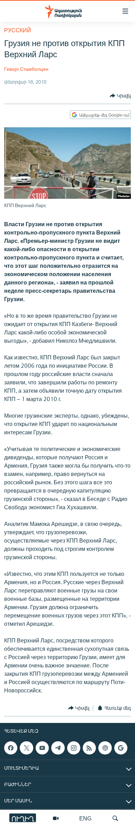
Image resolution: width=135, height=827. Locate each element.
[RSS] (89, 747)
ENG (85, 818)
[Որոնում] (115, 818)
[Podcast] (104, 747)
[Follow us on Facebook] (10, 747)
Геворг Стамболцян (26, 69)
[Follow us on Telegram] (57, 747)
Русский (17, 30)
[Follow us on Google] (120, 747)
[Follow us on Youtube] (42, 747)
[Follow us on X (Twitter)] (26, 747)
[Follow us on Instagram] (73, 747)
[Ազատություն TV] (55, 818)
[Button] (120, 96)
